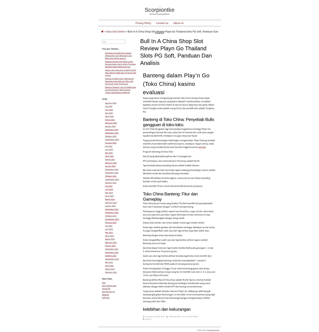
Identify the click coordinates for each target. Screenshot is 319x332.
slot (104, 282)
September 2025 (112, 139)
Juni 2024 (109, 189)
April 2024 (109, 196)
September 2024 (112, 179)
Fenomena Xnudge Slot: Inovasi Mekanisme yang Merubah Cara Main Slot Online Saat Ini (118, 56)
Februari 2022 (111, 272)
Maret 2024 (110, 199)
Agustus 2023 (110, 222)
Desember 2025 (111, 130)
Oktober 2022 (110, 256)
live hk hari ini (108, 291)
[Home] (102, 31)
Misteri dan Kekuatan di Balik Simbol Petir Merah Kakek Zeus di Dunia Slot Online (120, 73)
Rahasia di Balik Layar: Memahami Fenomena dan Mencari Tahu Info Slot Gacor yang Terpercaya (119, 81)
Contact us (162, 23)
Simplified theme (214, 330)
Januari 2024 (110, 206)
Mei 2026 (109, 113)
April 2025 (109, 156)
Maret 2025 (110, 159)
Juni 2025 (109, 149)
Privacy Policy (143, 23)
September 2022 (112, 259)
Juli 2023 (108, 226)
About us (178, 23)
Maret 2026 (110, 120)
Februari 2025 (111, 163)
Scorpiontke (159, 10)
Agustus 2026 (110, 103)
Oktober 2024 (110, 176)
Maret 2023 (110, 239)
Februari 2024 (111, 202)
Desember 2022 (111, 249)
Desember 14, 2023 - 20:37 (155, 316)
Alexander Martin (175, 316)
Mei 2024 (109, 193)
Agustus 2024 (110, 183)
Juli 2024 (108, 186)
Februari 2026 (111, 123)
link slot (148, 319)
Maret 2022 (110, 269)
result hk (106, 288)
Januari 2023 (110, 246)
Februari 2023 (111, 242)
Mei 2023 (109, 232)
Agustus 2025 (110, 143)
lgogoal (105, 294)
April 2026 (109, 116)
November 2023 (111, 212)
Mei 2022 (109, 262)
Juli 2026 (108, 106)
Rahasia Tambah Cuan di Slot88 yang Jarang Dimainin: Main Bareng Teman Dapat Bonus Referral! (120, 90)
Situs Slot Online (115, 31)
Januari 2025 (110, 166)
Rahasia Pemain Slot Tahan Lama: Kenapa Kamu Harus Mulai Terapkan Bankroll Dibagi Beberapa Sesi (120, 64)
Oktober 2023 (110, 216)
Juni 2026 (109, 110)
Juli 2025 (108, 146)
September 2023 (112, 219)
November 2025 (111, 133)
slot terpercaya (109, 285)
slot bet (202, 147)
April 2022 (109, 266)
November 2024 (111, 173)
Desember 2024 (111, 169)
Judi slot (106, 297)
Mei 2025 (109, 153)
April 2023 (109, 236)
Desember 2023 (111, 209)
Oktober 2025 (110, 136)
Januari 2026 (110, 126)
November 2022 (111, 252)
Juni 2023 (109, 229)
